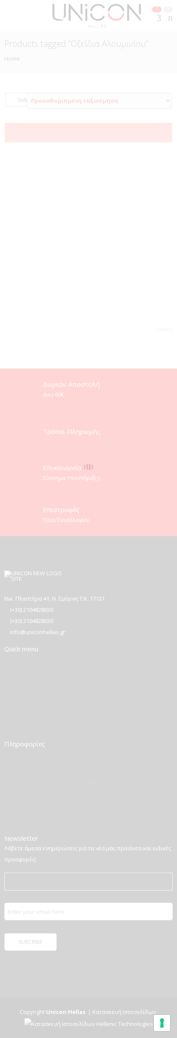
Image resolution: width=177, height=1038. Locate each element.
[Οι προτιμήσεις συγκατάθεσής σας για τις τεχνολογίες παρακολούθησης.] (162, 1023)
